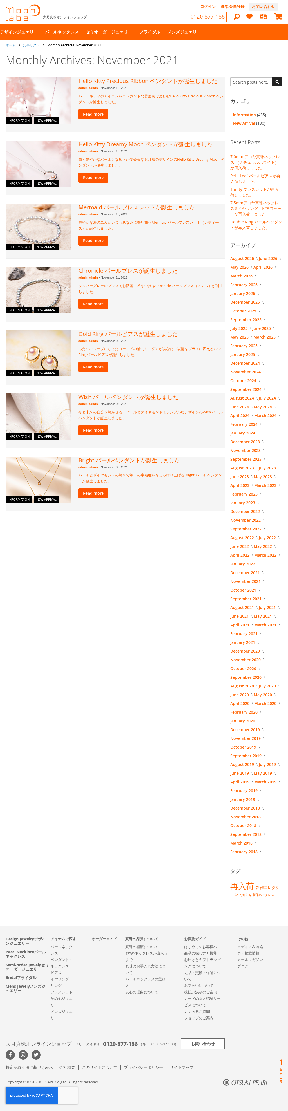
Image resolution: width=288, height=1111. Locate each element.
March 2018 (242, 843)
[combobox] (256, 81)
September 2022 (246, 529)
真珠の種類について (141, 946)
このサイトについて (99, 1067)
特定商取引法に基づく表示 (29, 1067)
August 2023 (242, 468)
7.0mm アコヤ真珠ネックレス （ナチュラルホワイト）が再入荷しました (255, 162)
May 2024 (263, 406)
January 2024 (243, 433)
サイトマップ (182, 1067)
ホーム (11, 45)
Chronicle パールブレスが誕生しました (128, 270)
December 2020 (245, 651)
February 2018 (244, 851)
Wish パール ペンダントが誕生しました (128, 397)
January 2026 (243, 293)
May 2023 (263, 476)
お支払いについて (198, 985)
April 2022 (240, 555)
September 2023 (246, 459)
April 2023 (240, 485)
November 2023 (246, 450)
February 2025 (244, 345)
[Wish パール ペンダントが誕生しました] (38, 416)
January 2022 (243, 563)
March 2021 (266, 625)
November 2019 (246, 738)
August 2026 (242, 258)
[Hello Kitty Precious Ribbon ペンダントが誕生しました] (38, 100)
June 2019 (240, 773)
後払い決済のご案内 (200, 991)
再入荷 (243, 886)
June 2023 (240, 476)
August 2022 (242, 537)
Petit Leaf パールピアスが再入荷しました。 (255, 178)
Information (19, 120)
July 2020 (268, 686)
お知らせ (246, 895)
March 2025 (265, 337)
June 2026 (268, 258)
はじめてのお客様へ (200, 946)
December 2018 (245, 808)
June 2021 (240, 616)
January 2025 (243, 354)
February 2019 (244, 790)
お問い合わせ (263, 6)
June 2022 (240, 546)
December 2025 (245, 302)
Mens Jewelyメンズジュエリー (26, 988)
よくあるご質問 (197, 1011)
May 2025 (240, 337)
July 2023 (268, 468)
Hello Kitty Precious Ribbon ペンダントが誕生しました (147, 81)
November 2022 (246, 520)
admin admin (88, 87)
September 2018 (246, 834)
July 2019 (268, 764)
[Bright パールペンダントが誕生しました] (38, 480)
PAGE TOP (281, 1071)
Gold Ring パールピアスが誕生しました (128, 334)
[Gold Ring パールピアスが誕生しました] (38, 353)
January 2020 (243, 721)
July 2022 (268, 537)
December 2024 (245, 363)
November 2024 (246, 372)
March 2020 (266, 703)
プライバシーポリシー (143, 1067)
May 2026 (240, 267)
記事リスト (32, 45)
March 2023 (266, 485)
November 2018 (246, 816)
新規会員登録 (233, 6)
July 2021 (268, 607)
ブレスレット (62, 991)
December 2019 (245, 729)
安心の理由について (141, 991)
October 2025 (243, 310)
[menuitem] (19, 32)
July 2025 (239, 328)
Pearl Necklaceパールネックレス (26, 954)
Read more (93, 114)
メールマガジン (250, 959)
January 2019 (243, 799)
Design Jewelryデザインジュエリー (26, 941)
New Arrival (47, 120)
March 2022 (266, 555)
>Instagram (23, 1055)
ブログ (242, 966)
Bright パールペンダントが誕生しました (129, 460)
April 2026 (263, 267)
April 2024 (240, 415)
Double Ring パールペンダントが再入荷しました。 (256, 224)
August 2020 (242, 686)
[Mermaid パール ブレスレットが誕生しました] (38, 227)
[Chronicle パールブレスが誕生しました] (38, 290)
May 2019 (263, 773)
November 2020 (246, 659)
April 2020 (240, 703)
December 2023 (245, 441)
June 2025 (262, 328)
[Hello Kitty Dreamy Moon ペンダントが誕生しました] (38, 164)
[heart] (249, 19)
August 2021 (242, 607)
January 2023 (243, 502)
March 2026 (242, 276)
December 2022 (245, 511)
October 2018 (243, 825)
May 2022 (263, 546)
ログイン (208, 6)
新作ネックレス (263, 895)
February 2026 (244, 284)
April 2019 (240, 782)
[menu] (144, 32)
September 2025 (246, 319)
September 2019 (246, 755)
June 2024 (240, 406)
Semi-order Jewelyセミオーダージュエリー (27, 967)
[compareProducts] (264, 17)
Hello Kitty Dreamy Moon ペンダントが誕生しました (145, 144)
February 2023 (244, 494)
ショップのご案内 (198, 1017)
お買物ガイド (195, 939)
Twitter (36, 1055)
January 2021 (243, 642)
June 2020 (240, 694)
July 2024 (268, 398)
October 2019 (243, 747)
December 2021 (245, 572)
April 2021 (240, 625)
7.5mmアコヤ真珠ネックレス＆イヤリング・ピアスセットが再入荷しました (256, 208)
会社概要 (67, 1067)
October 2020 (243, 668)
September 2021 (246, 598)
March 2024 (266, 415)
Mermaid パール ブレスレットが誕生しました (136, 207)
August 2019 (242, 764)
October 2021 (243, 590)
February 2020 (244, 712)
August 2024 (242, 398)
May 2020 (263, 694)
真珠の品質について (141, 939)
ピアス (56, 972)
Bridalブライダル (21, 977)
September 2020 (246, 677)
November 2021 (246, 581)
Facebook (10, 1055)
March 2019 (266, 782)
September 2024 (246, 389)
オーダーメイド (104, 939)
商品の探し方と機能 (200, 953)
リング (56, 985)
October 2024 (243, 380)
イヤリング (60, 979)
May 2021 (263, 616)
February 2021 (244, 633)
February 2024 (244, 424)
